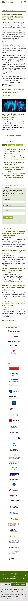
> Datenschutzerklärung (19, 599)
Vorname (6, 199)
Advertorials (6, 96)
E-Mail (5, 211)
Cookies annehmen (18, 585)
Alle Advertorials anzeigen (12, 136)
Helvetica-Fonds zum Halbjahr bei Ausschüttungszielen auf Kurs (13, 269)
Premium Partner (10, 327)
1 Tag (4, 145)
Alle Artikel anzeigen (10, 320)
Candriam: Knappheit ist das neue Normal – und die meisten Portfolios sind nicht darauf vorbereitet (15, 158)
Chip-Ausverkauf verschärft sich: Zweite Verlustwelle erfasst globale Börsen (14, 151)
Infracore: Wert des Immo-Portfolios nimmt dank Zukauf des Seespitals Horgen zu (14, 287)
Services (5, 10)
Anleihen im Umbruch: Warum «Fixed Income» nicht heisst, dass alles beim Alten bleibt (14, 303)
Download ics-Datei (19, 89)
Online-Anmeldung (7, 89)
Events (12, 10)
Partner (7, 363)
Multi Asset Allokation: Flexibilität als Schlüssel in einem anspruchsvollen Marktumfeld (13, 116)
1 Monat (19, 145)
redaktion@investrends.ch (10, 578)
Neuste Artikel (7, 229)
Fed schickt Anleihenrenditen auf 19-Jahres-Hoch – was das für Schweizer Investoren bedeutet (14, 176)
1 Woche (11, 145)
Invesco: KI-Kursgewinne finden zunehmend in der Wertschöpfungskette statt (13, 252)
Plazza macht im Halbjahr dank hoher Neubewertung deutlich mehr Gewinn (14, 169)
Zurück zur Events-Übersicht (10, 92)
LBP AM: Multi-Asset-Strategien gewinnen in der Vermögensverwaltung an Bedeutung (13, 233)
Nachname (7, 205)
